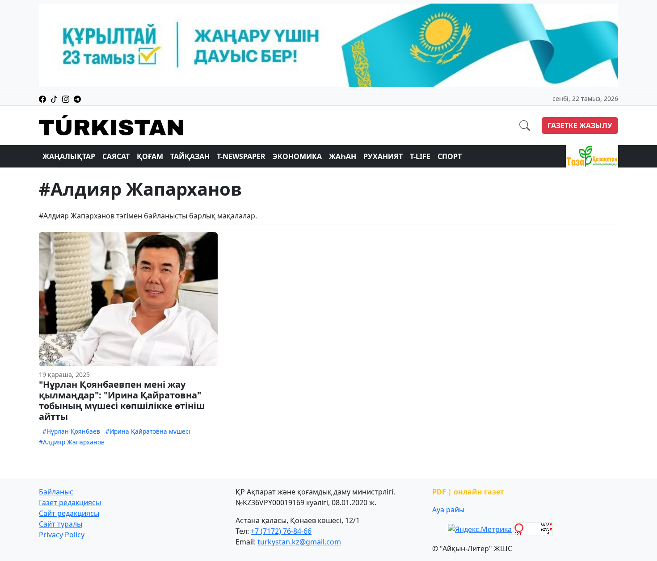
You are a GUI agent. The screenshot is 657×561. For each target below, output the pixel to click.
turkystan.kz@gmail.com (299, 542)
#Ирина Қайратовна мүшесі (147, 431)
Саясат (116, 156)
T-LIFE (420, 156)
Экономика (297, 156)
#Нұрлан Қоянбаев (71, 431)
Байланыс (56, 492)
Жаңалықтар (68, 156)
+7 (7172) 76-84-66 (281, 531)
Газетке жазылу (580, 125)
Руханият (383, 156)
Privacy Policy (61, 535)
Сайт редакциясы (69, 513)
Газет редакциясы (70, 502)
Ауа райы (448, 510)
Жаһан (342, 156)
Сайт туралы (60, 524)
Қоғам (150, 156)
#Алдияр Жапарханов (72, 442)
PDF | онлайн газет (468, 492)
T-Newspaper (241, 156)
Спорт (450, 156)
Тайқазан (190, 156)
